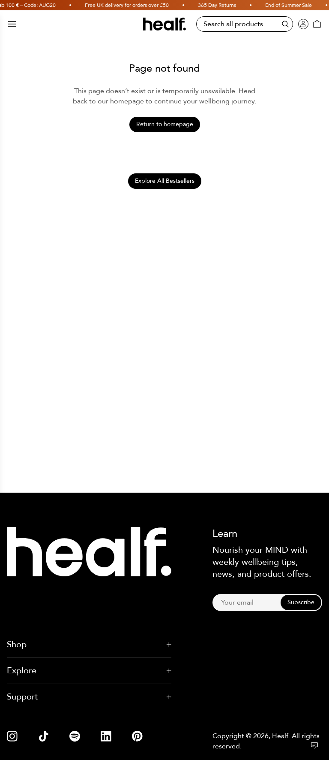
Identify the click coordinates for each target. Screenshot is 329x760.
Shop (17, 644)
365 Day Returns (212, 5)
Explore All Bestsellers (164, 181)
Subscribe (300, 602)
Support (22, 696)
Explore (21, 670)
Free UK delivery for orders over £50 (122, 5)
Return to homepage (164, 124)
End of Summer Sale (283, 5)
